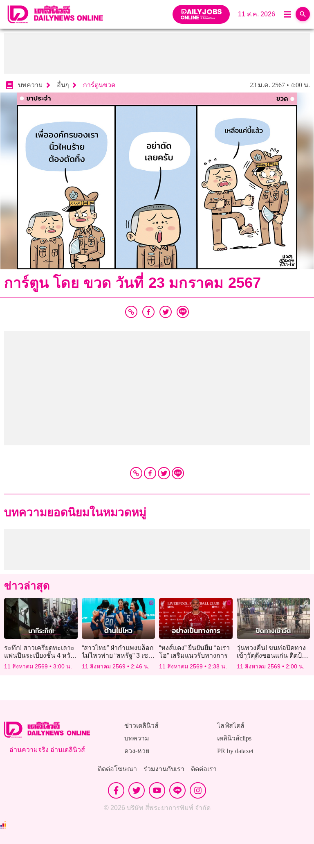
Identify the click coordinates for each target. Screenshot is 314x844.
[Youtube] (157, 790)
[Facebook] (150, 473)
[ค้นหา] (303, 14)
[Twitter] (164, 473)
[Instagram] (198, 790)
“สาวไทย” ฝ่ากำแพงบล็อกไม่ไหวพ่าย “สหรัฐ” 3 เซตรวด (118, 655)
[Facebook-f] (116, 790)
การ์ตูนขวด (99, 84)
